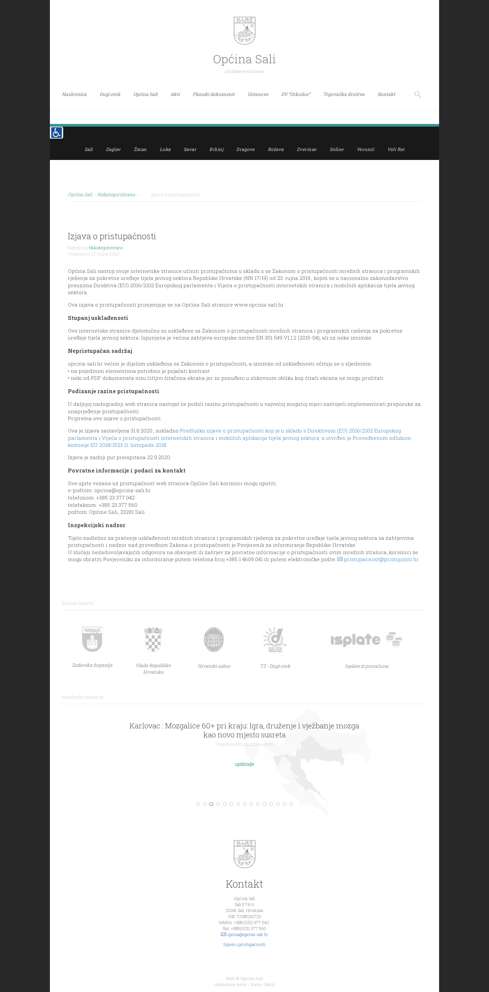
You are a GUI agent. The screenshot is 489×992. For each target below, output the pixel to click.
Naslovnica (74, 94)
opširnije (244, 764)
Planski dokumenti (214, 94)
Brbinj (216, 149)
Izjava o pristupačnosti (245, 944)
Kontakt (386, 94)
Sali (88, 149)
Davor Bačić (263, 984)
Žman (140, 149)
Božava (276, 149)
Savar (190, 149)
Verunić (366, 149)
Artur (242, 984)
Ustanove (257, 94)
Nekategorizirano (106, 248)
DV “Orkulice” (295, 94)
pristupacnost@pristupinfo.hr (381, 559)
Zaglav (113, 149)
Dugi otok (109, 94)
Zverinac (307, 149)
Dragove (245, 149)
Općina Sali (145, 94)
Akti (175, 94)
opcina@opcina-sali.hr (248, 934)
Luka (165, 149)
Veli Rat (396, 149)
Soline (337, 149)
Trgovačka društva (344, 94)
